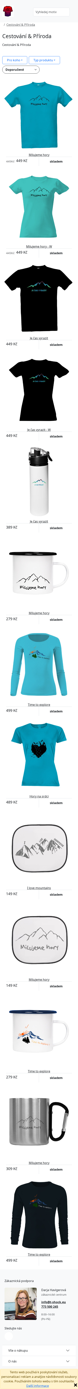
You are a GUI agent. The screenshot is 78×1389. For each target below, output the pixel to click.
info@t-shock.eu (53, 1302)
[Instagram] (8, 1336)
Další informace (37, 1386)
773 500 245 (49, 1307)
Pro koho (13, 60)
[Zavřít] (75, 1385)
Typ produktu (43, 60)
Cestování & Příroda (20, 25)
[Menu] (25, 12)
